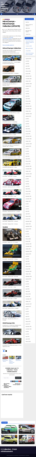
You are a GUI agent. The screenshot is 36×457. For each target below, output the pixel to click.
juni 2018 (27, 283)
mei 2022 (27, 183)
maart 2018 (28, 291)
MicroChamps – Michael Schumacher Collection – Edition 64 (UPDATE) (11, 361)
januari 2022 (28, 193)
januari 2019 (28, 268)
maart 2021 (28, 213)
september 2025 (29, 83)
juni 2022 (27, 181)
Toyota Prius (28, 34)
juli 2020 (27, 231)
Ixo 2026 (30, 46)
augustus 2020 (28, 228)
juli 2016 (27, 331)
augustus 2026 (28, 58)
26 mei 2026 (22, 442)
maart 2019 (28, 263)
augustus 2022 (28, 176)
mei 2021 (27, 208)
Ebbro (29, 50)
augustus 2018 (28, 278)
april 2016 (27, 336)
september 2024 (29, 113)
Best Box (27, 22)
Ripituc (27, 48)
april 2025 (27, 96)
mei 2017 (27, 313)
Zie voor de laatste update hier (8, 45)
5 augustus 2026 (6, 432)
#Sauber (19, 30)
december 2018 (28, 271)
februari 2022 (28, 191)
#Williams (4, 32)
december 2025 (28, 76)
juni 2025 (27, 91)
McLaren (10, 38)
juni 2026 (27, 61)
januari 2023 (28, 163)
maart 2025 (28, 98)
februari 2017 (28, 321)
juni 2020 (27, 233)
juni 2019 (27, 256)
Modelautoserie (7, 19)
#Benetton (16, 29)
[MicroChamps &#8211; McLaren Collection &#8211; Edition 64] (5, 357)
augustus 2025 (28, 86)
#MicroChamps (12, 30)
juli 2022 (27, 178)
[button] (32, 14)
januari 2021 (28, 218)
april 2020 (27, 236)
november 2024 (29, 108)
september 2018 (29, 276)
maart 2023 (28, 158)
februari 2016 (28, 341)
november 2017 (28, 298)
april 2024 (27, 126)
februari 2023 (28, 161)
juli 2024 (27, 118)
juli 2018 (27, 281)
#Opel (16, 30)
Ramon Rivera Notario (30, 53)
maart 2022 (28, 188)
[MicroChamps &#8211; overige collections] (18, 357)
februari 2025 (28, 101)
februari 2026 (28, 71)
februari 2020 (28, 238)
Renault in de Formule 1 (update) (16, 384)
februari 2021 (28, 216)
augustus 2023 (28, 146)
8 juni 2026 (5, 442)
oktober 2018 (28, 273)
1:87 (4, 429)
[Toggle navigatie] (17, 14)
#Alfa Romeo (11, 29)
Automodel (8, 439)
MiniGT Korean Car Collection (25, 430)
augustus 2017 (28, 306)
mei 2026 (27, 63)
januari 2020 (28, 241)
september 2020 (29, 226)
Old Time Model (29, 54)
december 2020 (28, 221)
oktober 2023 (28, 141)
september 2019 (29, 251)
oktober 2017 (28, 301)
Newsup (22, 455)
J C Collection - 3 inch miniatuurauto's (4, 6)
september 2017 (29, 303)
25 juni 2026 (22, 432)
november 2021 (28, 198)
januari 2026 (28, 73)
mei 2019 (27, 258)
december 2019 (28, 243)
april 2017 (27, 316)
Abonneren (18, 377)
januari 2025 (28, 103)
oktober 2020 (28, 223)
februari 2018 (28, 293)
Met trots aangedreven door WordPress (13, 455)
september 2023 (29, 143)
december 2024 (28, 106)
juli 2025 (27, 88)
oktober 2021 (28, 201)
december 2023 (28, 136)
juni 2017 (27, 311)
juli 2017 (27, 308)
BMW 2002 (28, 28)
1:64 (3, 19)
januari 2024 (28, 133)
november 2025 (28, 78)
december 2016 (28, 326)
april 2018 (27, 288)
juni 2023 (27, 151)
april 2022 (27, 186)
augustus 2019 (28, 253)
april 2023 (27, 156)
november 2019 (28, 246)
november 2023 (28, 138)
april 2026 (27, 66)
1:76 (4, 439)
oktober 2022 (28, 171)
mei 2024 (27, 123)
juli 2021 (27, 203)
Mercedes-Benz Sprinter (26, 441)
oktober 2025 (28, 81)
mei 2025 (27, 93)
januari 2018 (28, 296)
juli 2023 (27, 148)
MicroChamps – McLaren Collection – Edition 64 (5, 360)
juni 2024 (27, 121)
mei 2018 (27, 286)
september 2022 (29, 173)
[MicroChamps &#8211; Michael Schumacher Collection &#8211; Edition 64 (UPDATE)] (12, 357)
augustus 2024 (28, 116)
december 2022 (28, 166)
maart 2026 (28, 68)
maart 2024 (28, 128)
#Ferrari (19, 29)
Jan (26, 46)
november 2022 (28, 168)
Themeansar (27, 455)
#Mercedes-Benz (6, 30)
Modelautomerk (8, 429)
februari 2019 (28, 266)
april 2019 (27, 261)
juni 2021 (27, 206)
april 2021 (27, 211)
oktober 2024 (28, 111)
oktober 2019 (28, 248)
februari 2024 (28, 131)
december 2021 (28, 196)
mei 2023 (27, 153)
